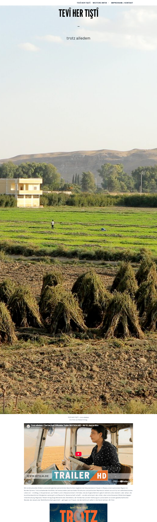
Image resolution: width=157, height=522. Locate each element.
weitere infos (100, 3)
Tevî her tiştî (83, 3)
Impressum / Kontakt (122, 3)
